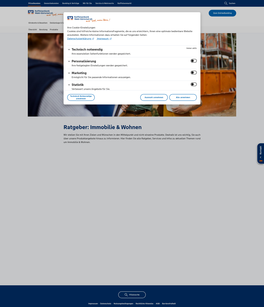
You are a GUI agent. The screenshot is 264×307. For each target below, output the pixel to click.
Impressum (102, 38)
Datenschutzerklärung (79, 38)
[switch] (194, 61)
